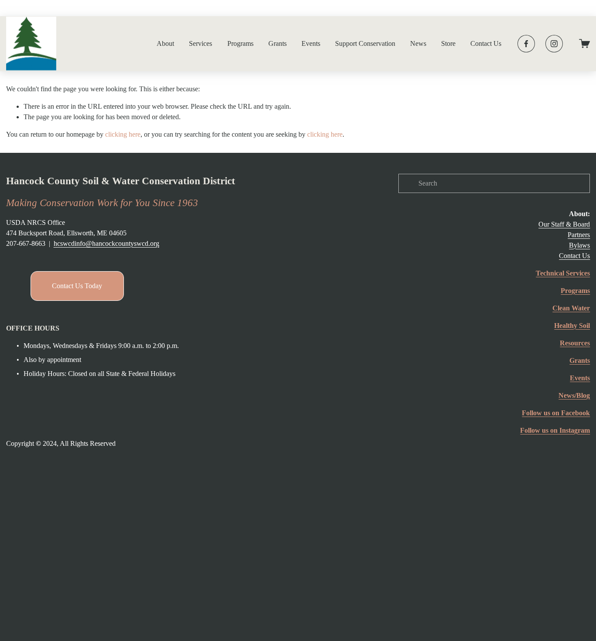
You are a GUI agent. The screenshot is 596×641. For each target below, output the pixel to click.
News (418, 43)
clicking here (122, 134)
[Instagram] (554, 43)
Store (448, 43)
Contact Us (485, 43)
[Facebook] (526, 43)
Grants (277, 43)
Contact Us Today (77, 285)
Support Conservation (365, 43)
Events (310, 43)
